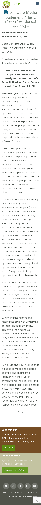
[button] (37, 3)
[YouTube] (28, 486)
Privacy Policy (20, 492)
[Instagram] (35, 486)
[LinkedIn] (20, 486)
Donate (8, 447)
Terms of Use (33, 492)
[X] (13, 486)
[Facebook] (6, 486)
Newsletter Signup (14, 469)
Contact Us (7, 492)
